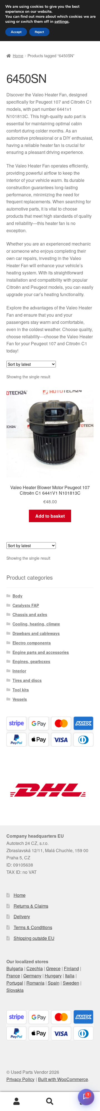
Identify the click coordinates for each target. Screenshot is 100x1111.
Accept (16, 32)
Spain (53, 983)
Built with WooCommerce (63, 1079)
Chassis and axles (29, 614)
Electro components (31, 642)
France (13, 975)
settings (61, 21)
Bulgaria (14, 968)
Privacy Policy (20, 1079)
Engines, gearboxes (31, 661)
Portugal (14, 983)
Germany (32, 975)
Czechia (34, 968)
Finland (71, 968)
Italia (69, 975)
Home (18, 55)
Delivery (22, 916)
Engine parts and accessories (40, 652)
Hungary (53, 975)
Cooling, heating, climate (36, 624)
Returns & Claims (31, 906)
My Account (16, 1101)
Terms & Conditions (33, 927)
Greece (53, 968)
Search (50, 1101)
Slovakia (15, 990)
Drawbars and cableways (36, 633)
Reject (39, 32)
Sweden (71, 983)
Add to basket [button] (50, 516)
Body (17, 596)
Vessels (19, 699)
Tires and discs (27, 680)
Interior (19, 671)
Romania (35, 983)
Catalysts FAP (25, 605)
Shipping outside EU (34, 938)
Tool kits (20, 689)
